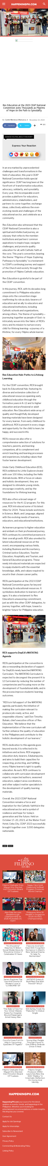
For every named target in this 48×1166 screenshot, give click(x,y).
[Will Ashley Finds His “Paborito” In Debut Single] (35, 997)
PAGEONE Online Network (13, 943)
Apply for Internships (10, 1126)
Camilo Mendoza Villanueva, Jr (16, 120)
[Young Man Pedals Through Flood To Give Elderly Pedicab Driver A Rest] (35, 1029)
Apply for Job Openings (11, 1121)
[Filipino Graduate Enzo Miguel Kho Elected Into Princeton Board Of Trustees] (12, 876)
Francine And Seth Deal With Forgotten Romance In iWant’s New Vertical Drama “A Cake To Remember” (35, 951)
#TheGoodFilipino (13, 1006)
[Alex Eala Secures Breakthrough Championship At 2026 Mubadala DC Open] (12, 904)
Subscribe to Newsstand (12, 1131)
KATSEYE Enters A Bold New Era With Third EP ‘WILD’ (35, 981)
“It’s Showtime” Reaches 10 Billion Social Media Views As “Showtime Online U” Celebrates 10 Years (13, 950)
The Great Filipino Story (13, 1067)
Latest (5, 846)
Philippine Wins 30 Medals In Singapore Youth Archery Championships (35, 915)
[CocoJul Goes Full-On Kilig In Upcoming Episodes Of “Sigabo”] (12, 1029)
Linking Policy (8, 1151)
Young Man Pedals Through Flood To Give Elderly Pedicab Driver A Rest (35, 1043)
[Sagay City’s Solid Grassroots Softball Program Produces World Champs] (35, 876)
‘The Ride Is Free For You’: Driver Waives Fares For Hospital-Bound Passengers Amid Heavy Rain (13, 1013)
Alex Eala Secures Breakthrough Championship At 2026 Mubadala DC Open (13, 916)
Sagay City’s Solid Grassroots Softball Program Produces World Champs (35, 888)
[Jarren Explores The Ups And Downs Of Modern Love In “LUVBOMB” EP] (12, 968)
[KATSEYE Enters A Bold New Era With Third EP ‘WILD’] (35, 968)
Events (10, 846)
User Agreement (9, 1136)
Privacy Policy (8, 1141)
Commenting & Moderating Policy (16, 1146)
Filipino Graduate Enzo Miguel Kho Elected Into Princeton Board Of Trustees (12, 888)
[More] (34, 125)
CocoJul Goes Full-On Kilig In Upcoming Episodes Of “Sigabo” (13, 1042)
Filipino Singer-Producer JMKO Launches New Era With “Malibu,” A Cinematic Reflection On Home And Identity (35, 1076)
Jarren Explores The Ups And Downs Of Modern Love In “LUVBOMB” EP (13, 982)
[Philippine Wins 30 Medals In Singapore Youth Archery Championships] (35, 904)
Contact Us (7, 1116)
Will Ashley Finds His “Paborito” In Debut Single (35, 1011)
